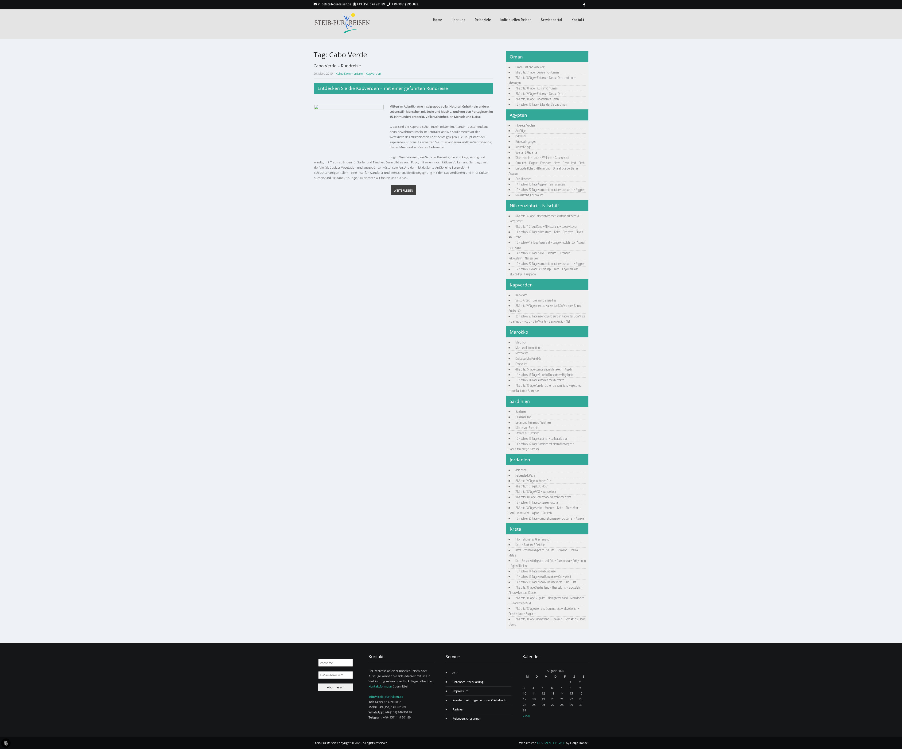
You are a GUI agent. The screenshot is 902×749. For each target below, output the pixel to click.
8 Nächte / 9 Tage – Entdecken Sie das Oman (540, 94)
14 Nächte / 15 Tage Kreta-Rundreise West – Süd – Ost (545, 582)
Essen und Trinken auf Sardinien (533, 422)
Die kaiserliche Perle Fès (528, 358)
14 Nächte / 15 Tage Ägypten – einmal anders (540, 184)
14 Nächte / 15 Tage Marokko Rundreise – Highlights (544, 375)
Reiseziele (483, 20)
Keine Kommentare (349, 73)
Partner (457, 709)
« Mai (526, 716)
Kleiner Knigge (523, 147)
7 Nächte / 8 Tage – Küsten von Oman (536, 88)
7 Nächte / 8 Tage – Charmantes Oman (537, 99)
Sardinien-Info (523, 417)
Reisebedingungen (525, 141)
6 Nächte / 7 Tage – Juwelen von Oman (537, 72)
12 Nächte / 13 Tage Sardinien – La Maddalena (541, 438)
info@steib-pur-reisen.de (334, 4)
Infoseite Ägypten (525, 125)
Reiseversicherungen (466, 718)
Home (437, 20)
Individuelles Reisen (515, 20)
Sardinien (520, 411)
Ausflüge (520, 131)
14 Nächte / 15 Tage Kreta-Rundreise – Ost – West (543, 577)
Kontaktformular (380, 686)
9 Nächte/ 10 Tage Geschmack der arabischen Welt (543, 497)
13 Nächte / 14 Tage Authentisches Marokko (539, 380)
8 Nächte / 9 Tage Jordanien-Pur (533, 481)
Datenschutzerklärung (467, 682)
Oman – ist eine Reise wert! (530, 67)
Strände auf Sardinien (527, 433)
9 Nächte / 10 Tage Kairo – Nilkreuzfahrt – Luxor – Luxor (546, 226)
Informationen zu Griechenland (532, 539)
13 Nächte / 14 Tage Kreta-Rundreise (535, 571)
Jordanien (520, 470)
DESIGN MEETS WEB (551, 743)
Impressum (460, 691)
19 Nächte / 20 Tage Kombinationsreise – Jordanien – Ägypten (550, 190)
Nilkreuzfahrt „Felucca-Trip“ (529, 195)
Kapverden (373, 73)
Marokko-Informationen (528, 348)
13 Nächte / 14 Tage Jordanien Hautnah (537, 502)
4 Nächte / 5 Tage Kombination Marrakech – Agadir (543, 369)
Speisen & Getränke (526, 152)
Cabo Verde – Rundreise (337, 66)
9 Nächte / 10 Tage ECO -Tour (531, 486)
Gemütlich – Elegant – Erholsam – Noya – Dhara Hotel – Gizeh (549, 163)
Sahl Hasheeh (523, 179)
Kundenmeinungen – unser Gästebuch (479, 700)
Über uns (458, 20)
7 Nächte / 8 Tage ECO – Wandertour (535, 492)
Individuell (520, 136)
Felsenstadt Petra (525, 475)
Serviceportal (551, 20)
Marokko (520, 342)
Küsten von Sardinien (527, 428)
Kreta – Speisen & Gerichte (529, 545)
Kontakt (578, 20)
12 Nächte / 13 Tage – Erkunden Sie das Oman (541, 104)
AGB (455, 673)
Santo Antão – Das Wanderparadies (535, 300)
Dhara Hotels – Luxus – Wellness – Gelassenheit (542, 158)
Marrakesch (522, 353)
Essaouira (521, 364)
